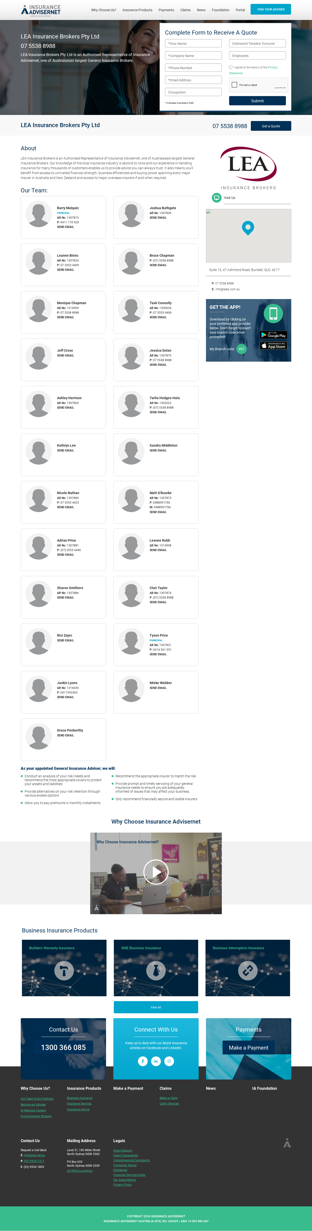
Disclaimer (120, 1170)
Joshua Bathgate (163, 208)
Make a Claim (169, 1098)
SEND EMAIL (65, 227)
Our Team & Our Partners (37, 1098)
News (201, 10)
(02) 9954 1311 (34, 1161)
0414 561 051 (162, 649)
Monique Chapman (71, 303)
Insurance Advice (78, 1109)
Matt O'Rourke (161, 492)
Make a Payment (248, 1047)
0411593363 (69, 692)
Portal (240, 10)
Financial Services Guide (129, 1175)
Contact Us (63, 1029)
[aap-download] (273, 345)
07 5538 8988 (38, 45)
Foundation (220, 10)
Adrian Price (66, 540)
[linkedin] (156, 1061)
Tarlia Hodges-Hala (165, 397)
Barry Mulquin (68, 208)
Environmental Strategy (36, 1116)
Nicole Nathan (68, 492)
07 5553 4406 (162, 312)
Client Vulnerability (125, 1155)
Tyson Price (159, 635)
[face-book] (143, 1061)
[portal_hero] (273, 313)
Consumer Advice (124, 1165)
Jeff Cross (65, 350)
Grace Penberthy (70, 730)
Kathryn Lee (66, 445)
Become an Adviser (33, 1104)
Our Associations (124, 1180)
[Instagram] (169, 1061)
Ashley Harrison (69, 397)
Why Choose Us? (105, 9)
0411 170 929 (69, 222)
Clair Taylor (158, 587)
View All (156, 1007)
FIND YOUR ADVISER (270, 9)
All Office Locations (79, 1171)
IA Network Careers (33, 1110)
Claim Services (169, 1103)
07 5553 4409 (69, 265)
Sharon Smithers (70, 587)
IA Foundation (264, 1088)
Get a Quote (271, 126)
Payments (166, 10)
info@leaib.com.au (227, 289)
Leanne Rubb (160, 540)
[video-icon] (156, 872)
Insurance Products (137, 10)
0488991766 (161, 502)
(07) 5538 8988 (163, 260)
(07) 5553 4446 (70, 550)
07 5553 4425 (69, 502)
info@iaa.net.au (34, 1155)
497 (241, 349)
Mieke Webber (161, 682)
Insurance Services (79, 1103)
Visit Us (229, 197)
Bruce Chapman (162, 255)
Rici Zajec (64, 635)
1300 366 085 (63, 1047)
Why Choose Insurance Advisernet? (128, 841)
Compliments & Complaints (131, 1160)
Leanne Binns (67, 255)
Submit (257, 100)
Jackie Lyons (67, 682)
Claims (185, 10)
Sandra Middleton (163, 445)
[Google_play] (273, 335)
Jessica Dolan (160, 350)
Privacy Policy (122, 1184)
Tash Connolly (161, 303)
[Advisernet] (42, 10)
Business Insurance (79, 1098)
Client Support (122, 1150)
